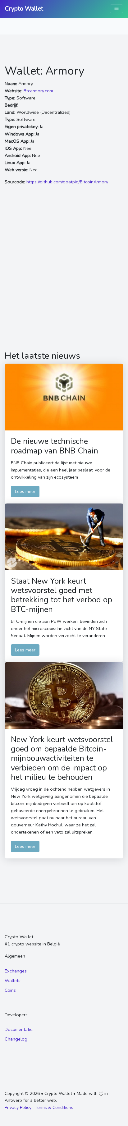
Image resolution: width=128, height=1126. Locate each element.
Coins (10, 990)
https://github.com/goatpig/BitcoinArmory (67, 182)
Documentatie (19, 1029)
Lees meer (25, 491)
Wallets (13, 980)
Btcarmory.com (38, 91)
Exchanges (16, 971)
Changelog (16, 1039)
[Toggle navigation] (116, 8)
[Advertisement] (64, 272)
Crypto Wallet (24, 9)
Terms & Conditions (54, 1107)
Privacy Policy (18, 1107)
